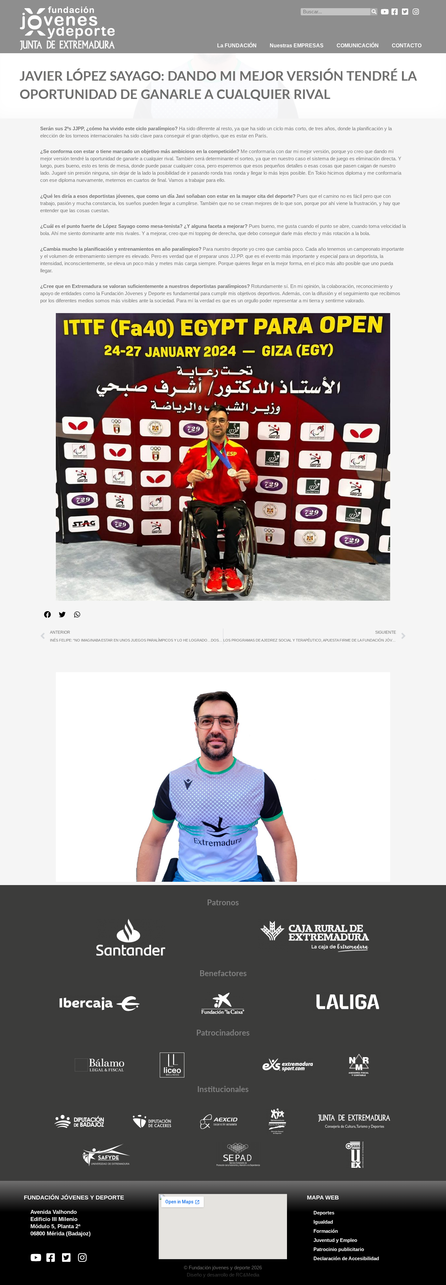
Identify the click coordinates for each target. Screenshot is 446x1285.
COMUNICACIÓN (358, 45)
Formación (325, 1231)
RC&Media (247, 1274)
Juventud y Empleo (335, 1240)
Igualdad (323, 1222)
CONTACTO (407, 45)
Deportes (323, 1212)
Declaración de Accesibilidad (346, 1258)
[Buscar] (373, 11)
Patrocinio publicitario (338, 1249)
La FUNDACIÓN (237, 45)
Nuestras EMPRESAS (297, 45)
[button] (47, 614)
